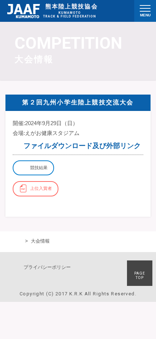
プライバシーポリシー (47, 267)
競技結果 (39, 167)
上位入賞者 (41, 188)
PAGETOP (139, 275)
